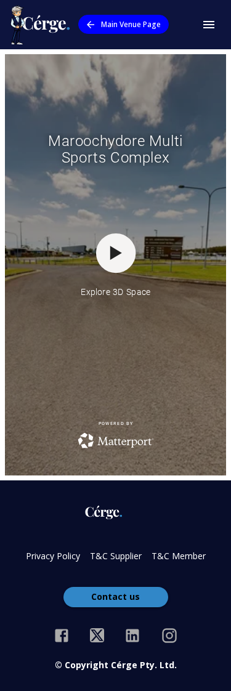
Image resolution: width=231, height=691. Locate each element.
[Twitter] (97, 635)
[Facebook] (61, 635)
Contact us (115, 596)
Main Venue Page (131, 24)
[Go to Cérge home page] (43, 24)
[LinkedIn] (132, 635)
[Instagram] (169, 635)
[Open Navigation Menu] (209, 24)
